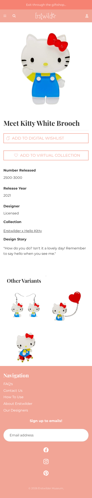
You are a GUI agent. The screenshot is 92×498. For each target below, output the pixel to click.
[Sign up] (82, 435)
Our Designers (15, 410)
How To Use (13, 397)
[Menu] (5, 16)
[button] (47, 155)
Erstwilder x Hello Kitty (22, 231)
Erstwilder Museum (50, 488)
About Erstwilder (17, 404)
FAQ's (8, 384)
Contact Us (12, 391)
